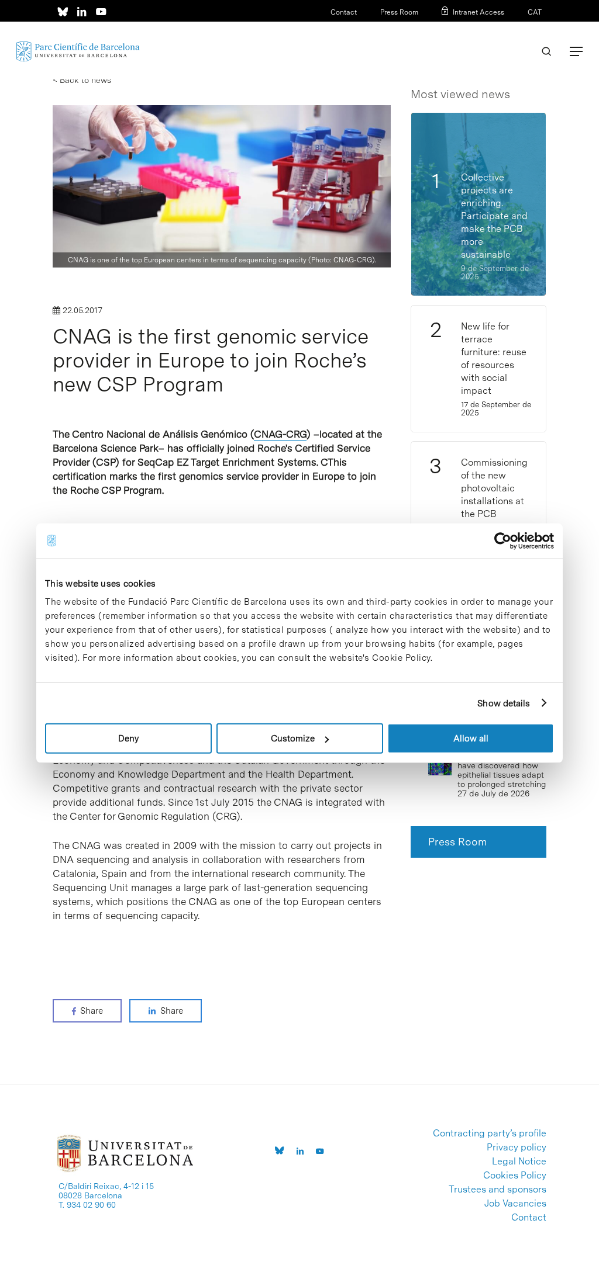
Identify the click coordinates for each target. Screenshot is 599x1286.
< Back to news (82, 80)
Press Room (399, 12)
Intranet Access (478, 12)
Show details (503, 703)
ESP (516, 27)
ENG (534, 27)
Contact (344, 12)
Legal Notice (519, 1161)
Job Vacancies (515, 1203)
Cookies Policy (514, 1175)
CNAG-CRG (280, 434)
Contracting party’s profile (489, 1133)
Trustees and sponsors (497, 1189)
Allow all (470, 738)
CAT (535, 12)
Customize (293, 738)
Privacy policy (516, 1147)
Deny (128, 738)
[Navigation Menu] (576, 51)
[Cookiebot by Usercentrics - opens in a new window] (503, 540)
